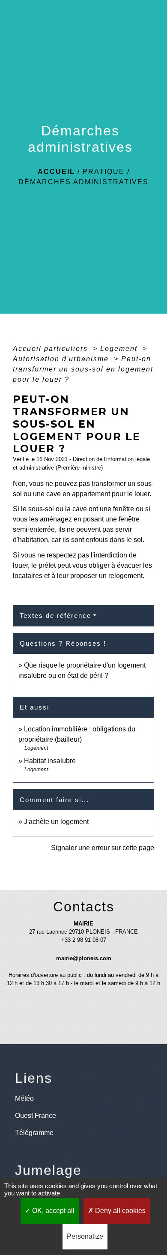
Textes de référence (55, 615)
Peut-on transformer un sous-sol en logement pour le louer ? (83, 369)
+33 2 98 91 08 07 (83, 940)
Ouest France (35, 1115)
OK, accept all (52, 1210)
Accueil (56, 171)
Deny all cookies (119, 1210)
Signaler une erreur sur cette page (102, 847)
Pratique (104, 171)
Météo (24, 1098)
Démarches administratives (83, 182)
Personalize (85, 1236)
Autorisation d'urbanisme (62, 358)
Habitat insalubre (50, 760)
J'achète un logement (56, 821)
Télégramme (34, 1132)
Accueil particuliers (51, 348)
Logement (120, 348)
